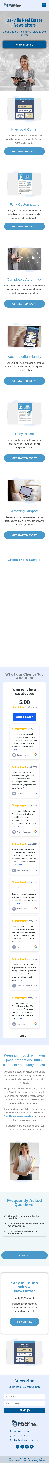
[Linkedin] (22, 1447)
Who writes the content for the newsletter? (23, 1217)
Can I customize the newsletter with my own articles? (26, 1225)
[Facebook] (17, 1447)
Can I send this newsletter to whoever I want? (22, 1232)
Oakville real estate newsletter (19, 1116)
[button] (44, 5)
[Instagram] (27, 1447)
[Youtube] (32, 1447)
